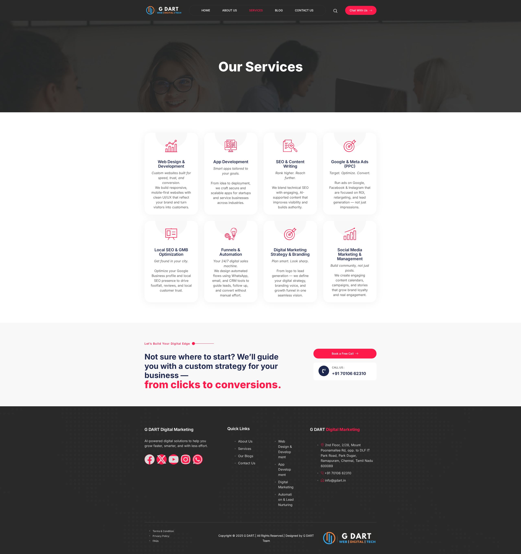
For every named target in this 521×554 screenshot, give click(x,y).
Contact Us (304, 10)
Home (205, 10)
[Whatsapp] (198, 459)
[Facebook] (149, 459)
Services (256, 10)
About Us (229, 10)
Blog (279, 10)
